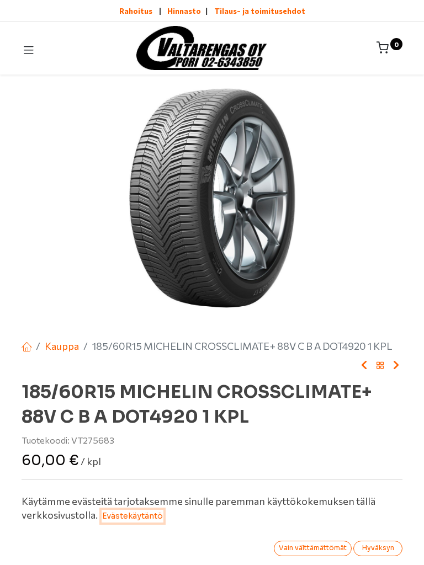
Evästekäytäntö (132, 516)
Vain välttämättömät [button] (313, 547)
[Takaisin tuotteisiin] (380, 365)
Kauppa (62, 346)
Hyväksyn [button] (378, 547)
